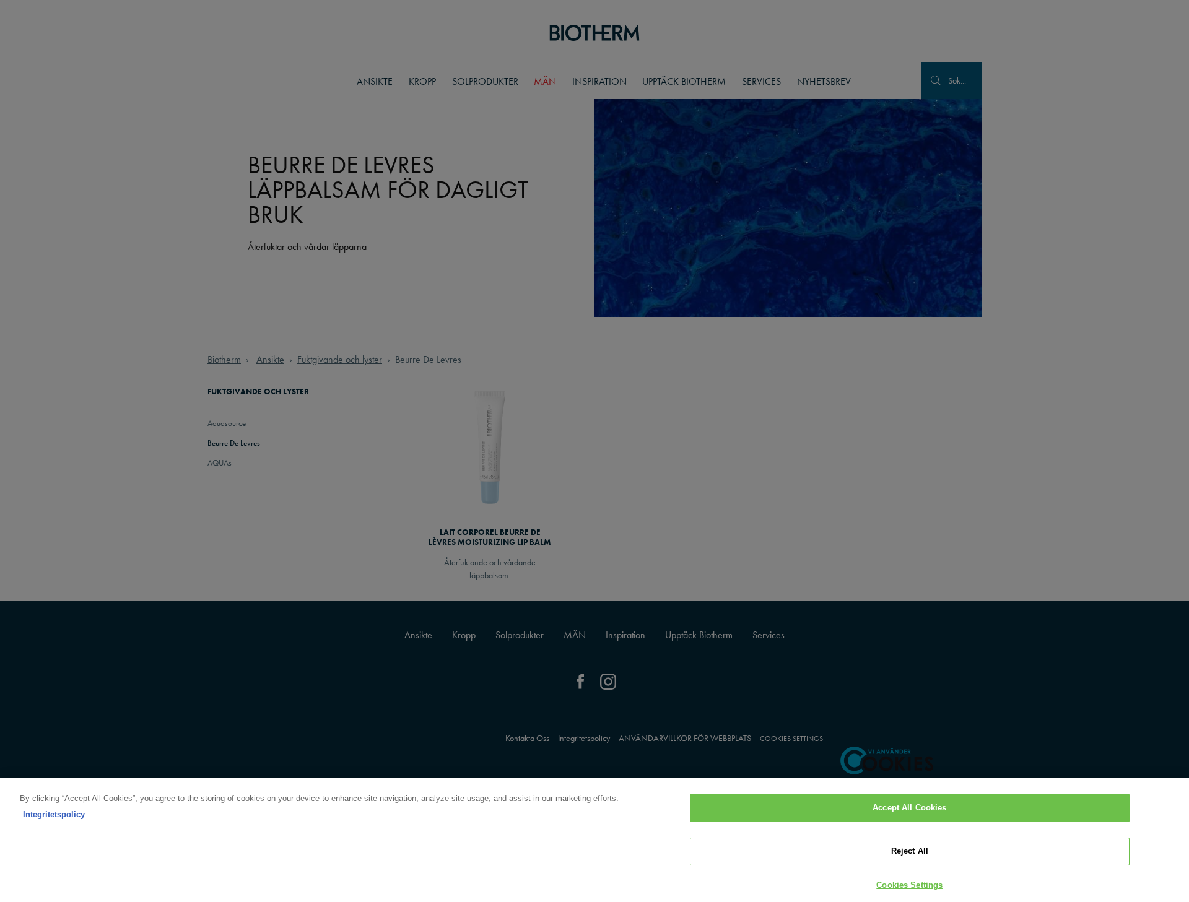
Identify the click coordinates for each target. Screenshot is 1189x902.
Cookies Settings (909, 885)
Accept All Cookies (909, 807)
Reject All (909, 851)
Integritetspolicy (54, 814)
